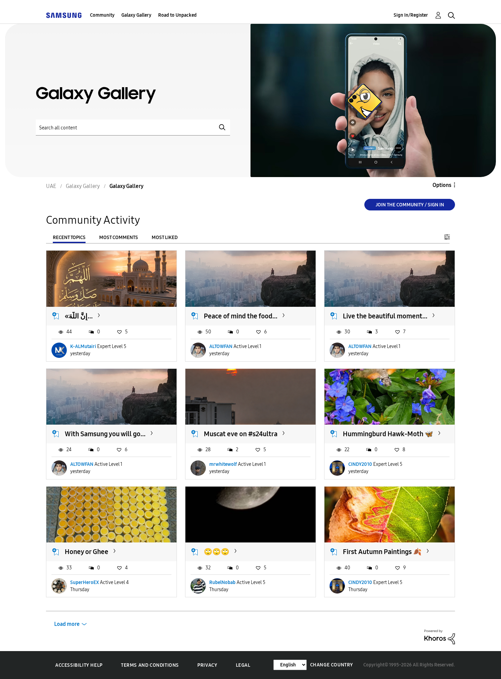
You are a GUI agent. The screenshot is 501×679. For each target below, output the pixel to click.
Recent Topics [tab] (69, 237)
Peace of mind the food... (240, 316)
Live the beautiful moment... (385, 316)
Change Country (331, 665)
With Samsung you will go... (105, 434)
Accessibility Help (79, 665)
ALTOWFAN (220, 346)
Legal (243, 665)
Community (102, 15)
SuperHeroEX (84, 582)
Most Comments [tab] (118, 237)
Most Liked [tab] (165, 237)
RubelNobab (222, 582)
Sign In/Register (411, 15)
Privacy (207, 665)
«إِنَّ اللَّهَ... (79, 316)
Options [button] (441, 185)
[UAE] (63, 15)
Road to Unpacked (177, 15)
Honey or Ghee (86, 552)
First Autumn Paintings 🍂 (382, 552)
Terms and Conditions (150, 665)
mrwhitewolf (223, 464)
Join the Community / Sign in (410, 205)
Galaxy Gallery (136, 15)
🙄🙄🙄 (216, 552)
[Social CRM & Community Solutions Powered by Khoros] (439, 636)
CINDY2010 (360, 464)
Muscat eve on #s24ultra (240, 434)
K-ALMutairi (83, 346)
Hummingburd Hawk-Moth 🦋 (388, 434)
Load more (67, 624)
